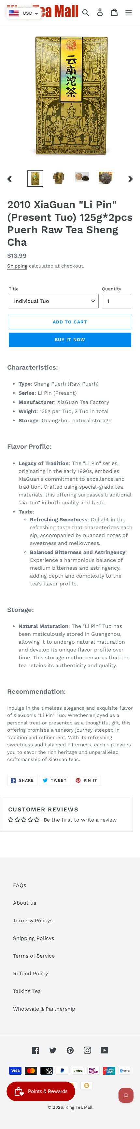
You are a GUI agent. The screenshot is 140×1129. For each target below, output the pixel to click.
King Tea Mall (78, 1107)
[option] (35, 178)
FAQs (19, 885)
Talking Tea (27, 991)
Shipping (17, 266)
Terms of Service (34, 956)
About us (24, 903)
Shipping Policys (33, 938)
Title (14, 288)
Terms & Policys (32, 920)
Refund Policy (30, 973)
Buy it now (70, 339)
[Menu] (128, 12)
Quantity (111, 288)
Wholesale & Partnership (44, 1009)
